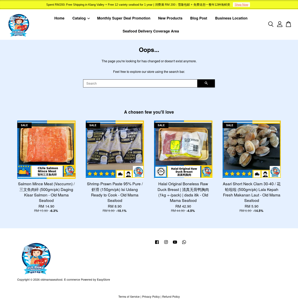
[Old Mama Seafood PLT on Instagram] (166, 244)
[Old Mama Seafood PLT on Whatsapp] (184, 244)
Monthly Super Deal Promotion (123, 18)
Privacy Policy (151, 296)
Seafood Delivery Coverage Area (151, 31)
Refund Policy (171, 296)
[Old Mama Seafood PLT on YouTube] (175, 244)
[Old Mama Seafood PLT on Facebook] (157, 244)
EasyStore (103, 279)
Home (59, 18)
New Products (170, 18)
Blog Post (198, 18)
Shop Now (241, 4)
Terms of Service (129, 296)
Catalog (79, 18)
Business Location (231, 18)
